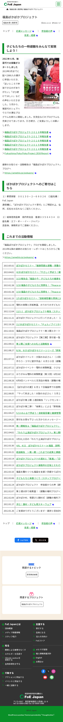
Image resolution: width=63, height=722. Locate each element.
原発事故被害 (32, 574)
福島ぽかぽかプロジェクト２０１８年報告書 (26, 132)
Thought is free (47, 715)
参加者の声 (46, 30)
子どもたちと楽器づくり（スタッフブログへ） (39, 478)
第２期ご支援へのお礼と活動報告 (32, 343)
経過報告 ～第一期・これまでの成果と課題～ (39, 452)
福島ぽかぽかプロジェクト (32, 604)
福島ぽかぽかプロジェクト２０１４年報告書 (26, 149)
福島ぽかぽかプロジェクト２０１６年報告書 (26, 140)
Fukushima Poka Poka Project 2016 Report (27, 153)
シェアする (24, 540)
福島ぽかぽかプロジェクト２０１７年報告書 (26, 136)
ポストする (42, 540)
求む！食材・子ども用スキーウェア (33, 504)
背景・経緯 (29, 35)
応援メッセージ (24, 30)
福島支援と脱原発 (16, 9)
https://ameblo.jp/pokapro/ (19, 172)
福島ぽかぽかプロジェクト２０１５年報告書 (26, 144)
